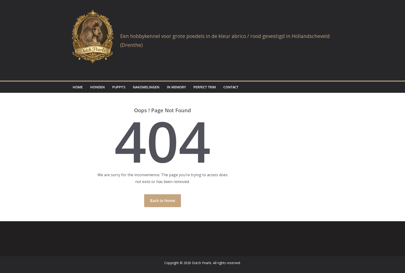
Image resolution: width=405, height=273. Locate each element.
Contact (230, 87)
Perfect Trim (204, 87)
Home (78, 87)
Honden (97, 87)
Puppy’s (118, 87)
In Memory (176, 87)
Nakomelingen (146, 87)
